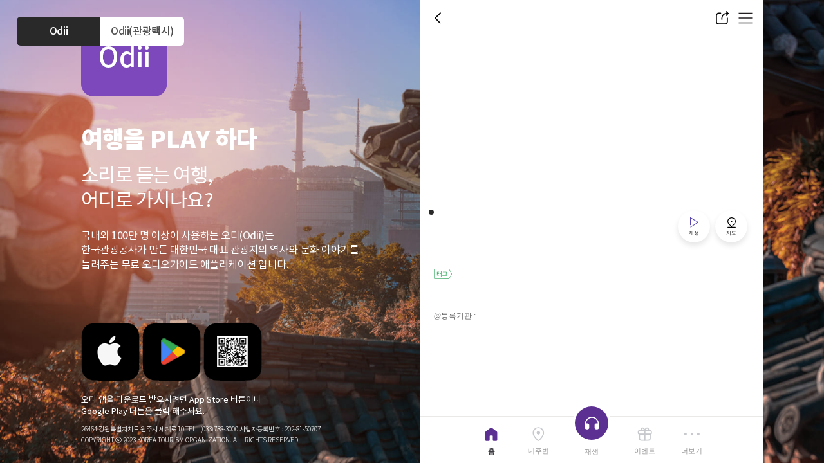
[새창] (110, 352)
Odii (59, 30)
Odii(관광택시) (142, 30)
